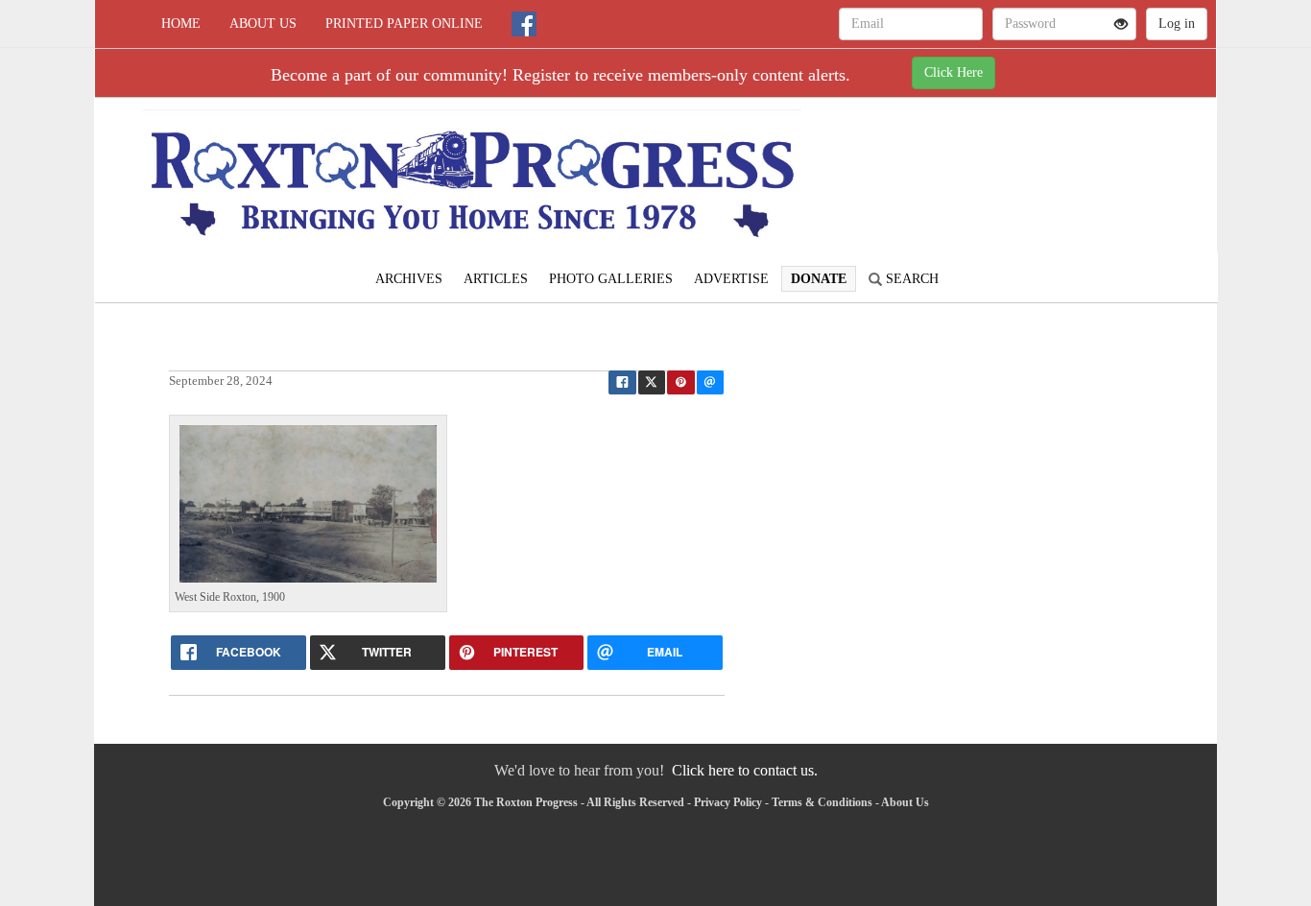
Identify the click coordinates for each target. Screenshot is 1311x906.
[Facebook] (524, 24)
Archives (408, 279)
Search (910, 279)
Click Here (953, 72)
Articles (496, 279)
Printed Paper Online (404, 23)
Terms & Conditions (822, 802)
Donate (818, 279)
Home (181, 23)
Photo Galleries (611, 279)
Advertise (731, 279)
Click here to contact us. (745, 770)
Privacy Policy (728, 802)
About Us (263, 23)
